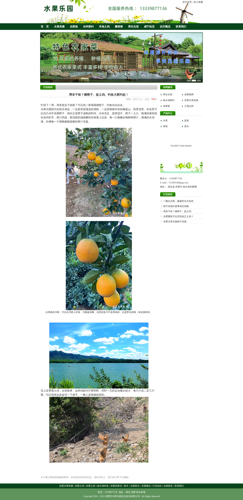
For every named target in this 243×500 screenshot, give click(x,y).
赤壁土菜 (90, 486)
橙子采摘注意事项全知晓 (176, 206)
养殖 (165, 126)
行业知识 (157, 486)
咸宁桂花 (149, 26)
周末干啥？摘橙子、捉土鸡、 (178, 211)
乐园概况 (146, 486)
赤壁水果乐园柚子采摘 (174, 221)
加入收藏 (198, 2)
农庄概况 (165, 26)
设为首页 (187, 2)
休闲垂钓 (88, 26)
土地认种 (189, 106)
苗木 (186, 126)
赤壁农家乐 (116, 486)
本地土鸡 (104, 26)
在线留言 (168, 486)
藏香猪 (119, 26)
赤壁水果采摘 (191, 100)
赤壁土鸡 (79, 486)
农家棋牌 (189, 94)
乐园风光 (135, 486)
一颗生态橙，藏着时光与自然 (178, 201)
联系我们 (181, 26)
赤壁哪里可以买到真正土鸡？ (178, 216)
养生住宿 (133, 26)
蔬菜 (186, 120)
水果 (165, 120)
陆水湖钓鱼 (103, 486)
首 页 (45, 26)
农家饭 (74, 26)
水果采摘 (59, 26)
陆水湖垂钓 (169, 100)
